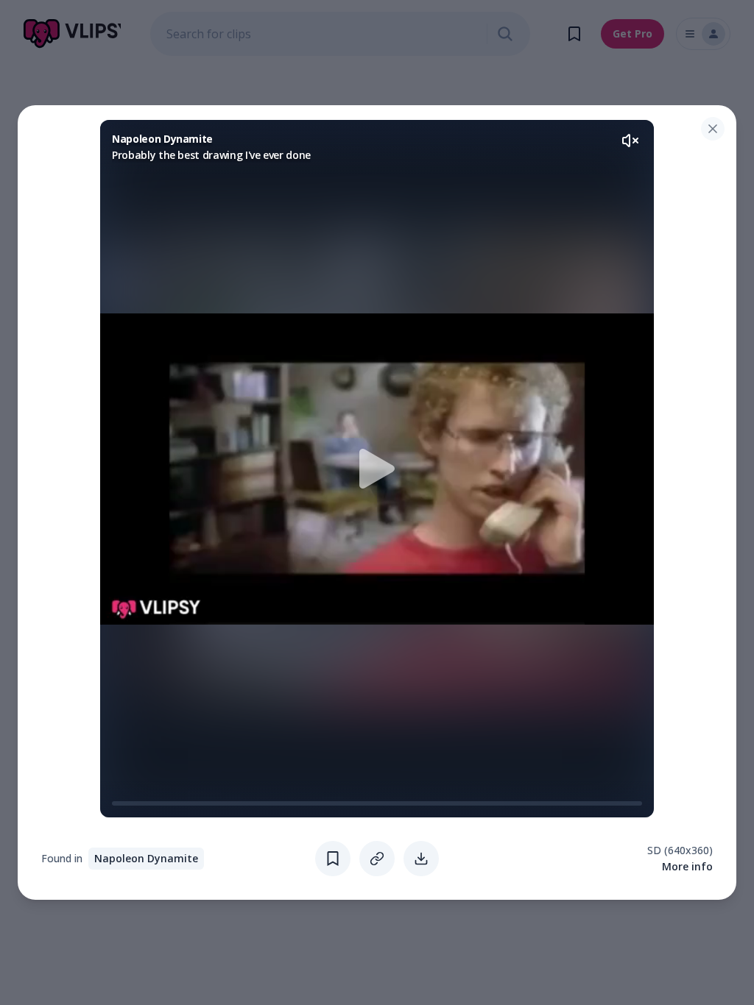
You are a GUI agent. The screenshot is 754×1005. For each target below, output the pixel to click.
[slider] (118, 803)
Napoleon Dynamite (146, 858)
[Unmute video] (630, 140)
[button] (377, 468)
